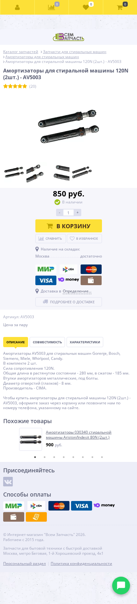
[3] (15, 86)
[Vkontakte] (8, 481)
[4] (20, 86)
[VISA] (45, 280)
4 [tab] (64, 457)
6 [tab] (83, 457)
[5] (24, 86)
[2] (10, 86)
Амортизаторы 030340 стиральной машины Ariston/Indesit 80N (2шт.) (79, 435)
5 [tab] (73, 457)
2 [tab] (44, 457)
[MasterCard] (91, 269)
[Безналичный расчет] (36, 517)
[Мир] (45, 269)
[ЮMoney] (68, 280)
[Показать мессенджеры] (121, 585)
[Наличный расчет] (91, 280)
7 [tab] (92, 457)
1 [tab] (35, 457)
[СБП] (68, 269)
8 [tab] (102, 457)
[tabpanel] (68, 439)
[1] (5, 86)
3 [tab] (54, 457)
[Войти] (17, 7)
